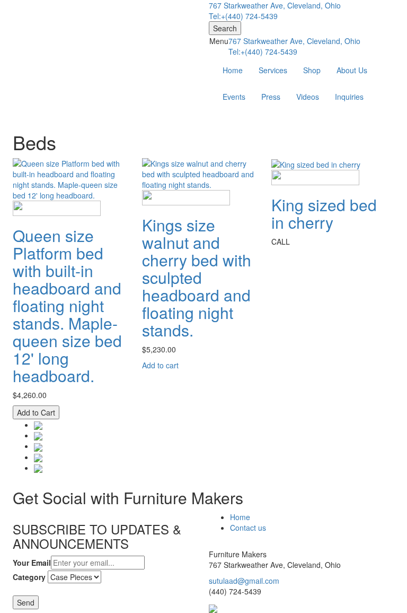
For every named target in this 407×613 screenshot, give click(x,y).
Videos (307, 96)
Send (25, 602)
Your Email (32, 562)
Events (234, 96)
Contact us (248, 527)
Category (29, 577)
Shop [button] (312, 70)
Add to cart (160, 365)
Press (270, 96)
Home (233, 70)
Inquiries (349, 96)
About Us (352, 70)
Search (225, 28)
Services (273, 70)
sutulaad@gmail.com (244, 580)
